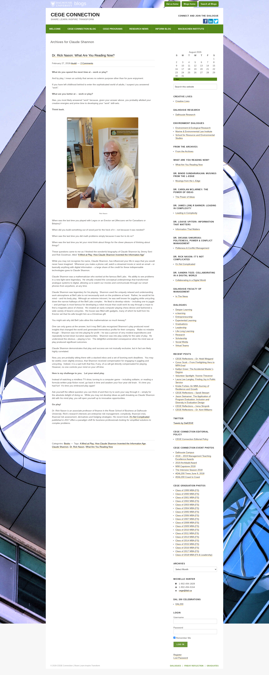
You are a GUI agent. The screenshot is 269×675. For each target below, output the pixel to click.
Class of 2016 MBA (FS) (187, 547)
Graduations (181, 324)
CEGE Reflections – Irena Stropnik (192, 406)
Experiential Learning (185, 320)
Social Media (181, 342)
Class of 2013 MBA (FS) (187, 537)
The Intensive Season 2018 (189, 470)
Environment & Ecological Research (193, 128)
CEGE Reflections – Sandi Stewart (192, 392)
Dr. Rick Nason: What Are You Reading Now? (83, 55)
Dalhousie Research (185, 114)
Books (67, 443)
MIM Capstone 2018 (185, 466)
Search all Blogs (209, 4)
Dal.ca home (172, 4)
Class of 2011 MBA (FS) (187, 533)
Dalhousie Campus (184, 452)
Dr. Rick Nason (77, 447)
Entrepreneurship (184, 317)
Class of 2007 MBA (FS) (187, 519)
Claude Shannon (60, 447)
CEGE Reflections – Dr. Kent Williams (193, 409)
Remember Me (183, 638)
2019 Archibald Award (186, 462)
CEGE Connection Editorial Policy (191, 439)
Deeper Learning (183, 309)
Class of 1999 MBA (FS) (187, 490)
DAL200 (179, 604)
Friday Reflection (193, 666)
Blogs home (189, 4)
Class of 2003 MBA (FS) (187, 504)
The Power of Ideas (185, 197)
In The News (181, 296)
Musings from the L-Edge (187, 181)
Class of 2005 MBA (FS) (187, 512)
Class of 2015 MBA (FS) (187, 544)
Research (180, 334)
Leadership (180, 327)
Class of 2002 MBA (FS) (187, 501)
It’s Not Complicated (139, 417)
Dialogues (175, 666)
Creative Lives (182, 101)
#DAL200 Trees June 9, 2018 (189, 473)
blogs (80, 3)
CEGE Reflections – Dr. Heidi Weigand (194, 358)
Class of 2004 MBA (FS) (187, 508)
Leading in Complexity (186, 213)
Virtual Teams (182, 345)
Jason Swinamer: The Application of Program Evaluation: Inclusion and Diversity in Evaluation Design (193, 399)
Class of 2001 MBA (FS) (187, 497)
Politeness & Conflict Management (192, 248)
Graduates (213, 666)
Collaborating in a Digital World (190, 280)
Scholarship (181, 338)
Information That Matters (187, 229)
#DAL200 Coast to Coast (187, 477)
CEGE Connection (75, 14)
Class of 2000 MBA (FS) (187, 494)
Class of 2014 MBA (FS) (187, 540)
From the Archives (184, 151)
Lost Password (180, 658)
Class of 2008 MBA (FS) (187, 522)
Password (178, 627)
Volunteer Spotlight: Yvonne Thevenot (193, 375)
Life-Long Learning (184, 331)
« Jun (176, 79)
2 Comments (86, 63)
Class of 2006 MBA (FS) (187, 515)
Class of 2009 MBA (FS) (187, 526)
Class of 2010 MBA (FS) (187, 529)
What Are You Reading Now (99, 447)
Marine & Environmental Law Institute (193, 131)
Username (178, 617)
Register (177, 654)
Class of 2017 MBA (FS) (187, 551)
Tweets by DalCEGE (183, 423)
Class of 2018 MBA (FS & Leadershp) (193, 555)
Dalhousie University (61, 4)
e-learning (180, 313)
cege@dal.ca (185, 590)
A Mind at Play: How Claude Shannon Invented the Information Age (111, 254)
